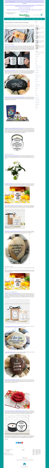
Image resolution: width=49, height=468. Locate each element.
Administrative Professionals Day (39, 52)
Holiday (36, 79)
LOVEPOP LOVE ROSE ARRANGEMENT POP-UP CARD (12, 379)
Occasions (36, 88)
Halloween (36, 77)
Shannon (36, 95)
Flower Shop (37, 72)
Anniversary (36, 56)
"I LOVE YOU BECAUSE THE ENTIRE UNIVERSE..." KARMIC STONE (13, 326)
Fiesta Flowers (37, 70)
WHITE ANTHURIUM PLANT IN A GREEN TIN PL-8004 (11, 155)
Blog (36, 63)
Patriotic (36, 90)
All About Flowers (37, 54)
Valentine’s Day (37, 104)
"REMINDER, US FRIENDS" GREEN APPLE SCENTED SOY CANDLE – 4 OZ (14, 128)
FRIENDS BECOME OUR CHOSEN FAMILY (10, 70)
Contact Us (23, 450)
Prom (36, 93)
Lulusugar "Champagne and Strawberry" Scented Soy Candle (12, 205)
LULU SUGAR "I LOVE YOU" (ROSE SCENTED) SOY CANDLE (12, 293)
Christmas (36, 65)
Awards (36, 61)
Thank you (36, 97)
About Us (23, 449)
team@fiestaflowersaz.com (9, 453)
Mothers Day (37, 86)
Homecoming (37, 81)
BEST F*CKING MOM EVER (8, 183)
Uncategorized (37, 102)
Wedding (36, 106)
